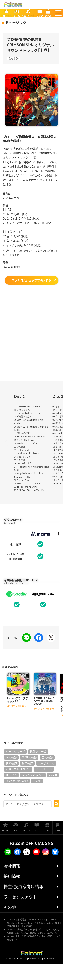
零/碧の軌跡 (29, 757)
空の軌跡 (11, 757)
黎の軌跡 (14, 58)
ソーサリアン (44, 769)
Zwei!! (53, 775)
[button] (58, 13)
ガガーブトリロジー (18, 769)
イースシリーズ (15, 751)
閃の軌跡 (47, 757)
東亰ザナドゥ (46, 763)
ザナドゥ (11, 775)
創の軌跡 (11, 763)
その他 (37, 781)
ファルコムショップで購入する (31, 280)
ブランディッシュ (33, 775)
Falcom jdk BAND (17, 781)
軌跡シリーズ (38, 751)
